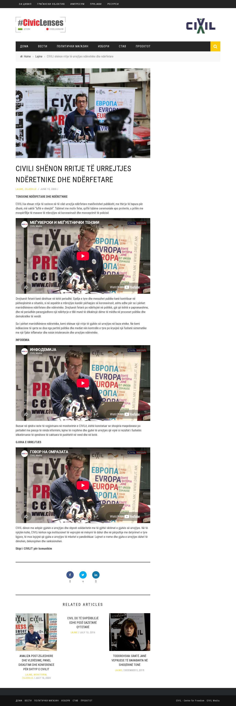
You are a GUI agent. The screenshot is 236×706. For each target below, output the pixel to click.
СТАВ (122, 46)
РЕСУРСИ (113, 4)
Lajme (19, 189)
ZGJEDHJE (31, 189)
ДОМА (24, 46)
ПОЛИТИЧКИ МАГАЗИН (72, 46)
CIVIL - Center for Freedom (190, 700)
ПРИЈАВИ (96, 4)
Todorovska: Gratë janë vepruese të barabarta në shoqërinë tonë (130, 660)
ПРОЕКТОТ (143, 46)
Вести (42, 46)
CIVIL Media (213, 700)
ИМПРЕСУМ (77, 4)
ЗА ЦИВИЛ (25, 4)
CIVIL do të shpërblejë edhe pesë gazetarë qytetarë (82, 622)
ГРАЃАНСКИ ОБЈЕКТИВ (51, 4)
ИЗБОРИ (103, 46)
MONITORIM (40, 674)
